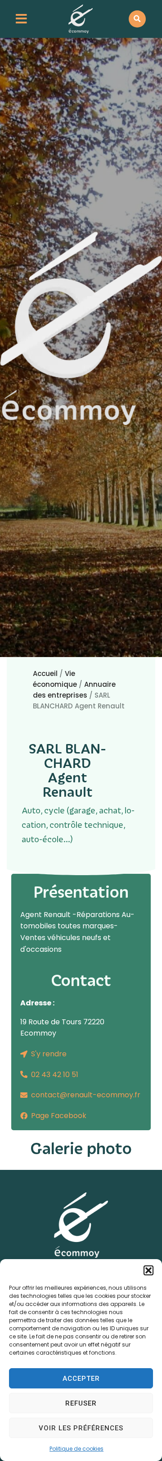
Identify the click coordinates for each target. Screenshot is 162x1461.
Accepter (81, 1378)
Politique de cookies (77, 1448)
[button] (148, 1270)
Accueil (45, 673)
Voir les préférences (81, 1428)
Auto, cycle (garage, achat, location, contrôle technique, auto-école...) (78, 824)
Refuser (81, 1403)
